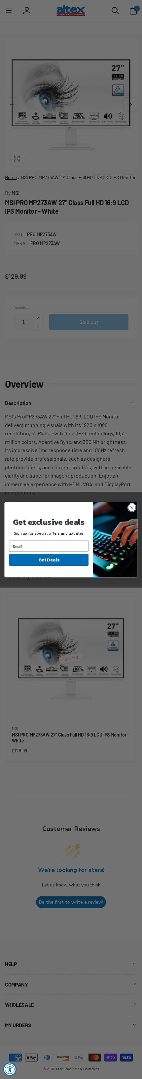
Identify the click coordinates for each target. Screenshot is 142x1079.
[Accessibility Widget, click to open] (10, 1069)
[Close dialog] (132, 508)
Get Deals (48, 559)
